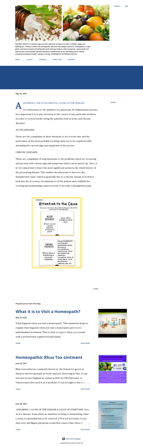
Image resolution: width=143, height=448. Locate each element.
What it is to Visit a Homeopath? (48, 311)
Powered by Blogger (73, 439)
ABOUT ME (57, 59)
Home (17, 59)
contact (29, 59)
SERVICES (71, 59)
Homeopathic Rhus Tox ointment (49, 357)
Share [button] (113, 102)
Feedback (42, 59)
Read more (85, 343)
